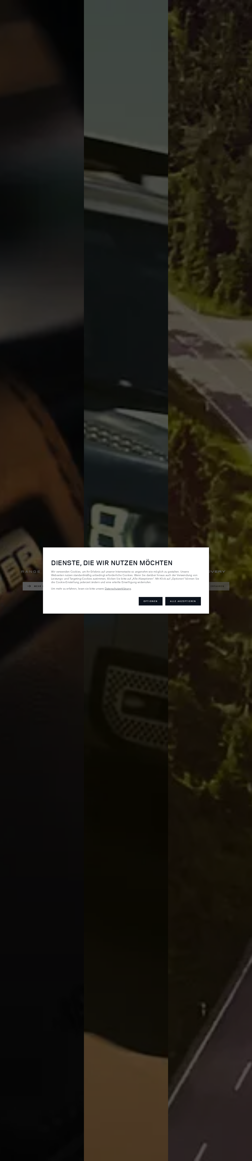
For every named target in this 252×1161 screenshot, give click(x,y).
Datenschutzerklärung (118, 588)
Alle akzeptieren (183, 601)
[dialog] (126, 580)
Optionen (151, 601)
